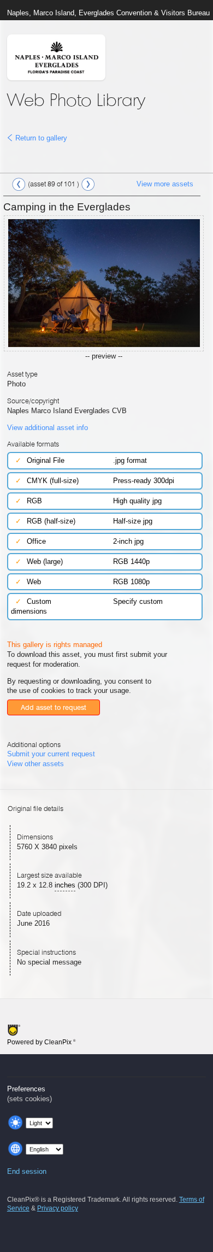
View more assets (165, 184)
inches (65, 885)
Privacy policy (57, 1208)
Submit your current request (51, 754)
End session (26, 1171)
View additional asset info (47, 428)
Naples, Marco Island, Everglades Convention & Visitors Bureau (108, 13)
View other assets (35, 764)
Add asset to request (53, 707)
